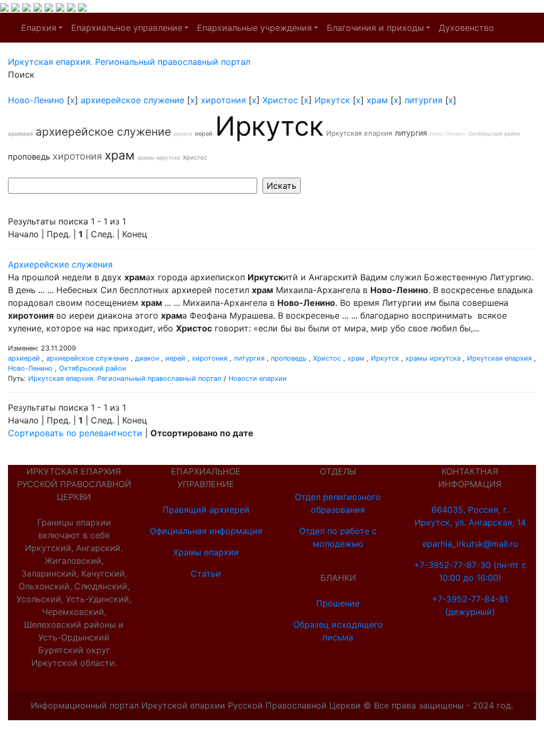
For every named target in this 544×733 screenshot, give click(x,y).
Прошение (338, 603)
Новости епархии (257, 378)
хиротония (223, 100)
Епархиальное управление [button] (126, 27)
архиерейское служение (132, 100)
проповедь (29, 157)
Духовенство (466, 27)
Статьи (206, 573)
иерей (203, 133)
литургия (423, 100)
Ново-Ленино (36, 100)
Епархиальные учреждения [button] (254, 27)
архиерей (20, 133)
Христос (280, 100)
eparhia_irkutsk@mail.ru (470, 543)
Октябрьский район (494, 133)
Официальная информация (206, 531)
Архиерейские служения (60, 264)
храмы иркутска (158, 157)
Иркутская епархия (359, 133)
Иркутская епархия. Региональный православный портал (125, 378)
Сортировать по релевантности (75, 433)
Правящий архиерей (206, 509)
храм (377, 100)
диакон (183, 133)
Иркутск (332, 100)
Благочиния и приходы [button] (375, 27)
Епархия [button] (38, 27)
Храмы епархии (206, 552)
